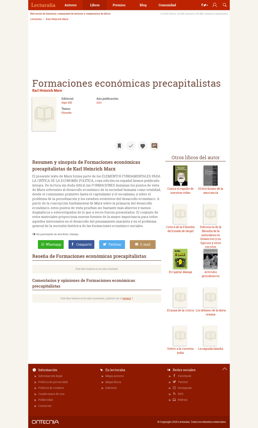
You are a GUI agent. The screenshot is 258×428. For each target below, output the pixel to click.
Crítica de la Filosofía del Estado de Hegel (180, 229)
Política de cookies (51, 388)
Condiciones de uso (51, 394)
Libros (95, 5)
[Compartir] (205, 5)
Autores (70, 5)
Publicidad (45, 400)
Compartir (84, 244)
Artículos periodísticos (211, 274)
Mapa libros (113, 382)
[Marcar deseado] (143, 146)
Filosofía (66, 112)
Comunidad (167, 5)
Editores (111, 388)
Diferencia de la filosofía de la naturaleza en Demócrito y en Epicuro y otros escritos (210, 237)
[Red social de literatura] (43, 5)
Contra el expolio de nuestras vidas (180, 191)
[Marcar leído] (131, 146)
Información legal (50, 376)
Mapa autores (114, 376)
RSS (180, 394)
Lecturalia (36, 19)
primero (127, 298)
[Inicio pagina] (225, 369)
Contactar (45, 406)
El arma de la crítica (180, 310)
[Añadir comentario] (154, 146)
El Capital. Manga (180, 272)
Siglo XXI (66, 102)
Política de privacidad (53, 382)
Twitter (182, 382)
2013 (98, 102)
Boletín (182, 400)
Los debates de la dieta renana (211, 312)
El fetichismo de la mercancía (210, 191)
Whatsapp (53, 244)
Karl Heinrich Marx (57, 19)
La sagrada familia (210, 349)
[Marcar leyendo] (119, 146)
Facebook (184, 376)
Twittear (114, 244)
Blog (143, 5)
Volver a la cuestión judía (180, 351)
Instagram (184, 388)
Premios (119, 5)
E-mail (145, 244)
